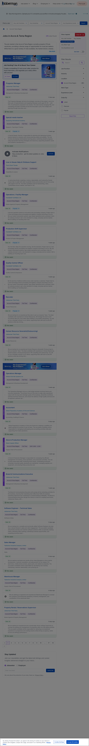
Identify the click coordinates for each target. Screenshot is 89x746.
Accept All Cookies (72, 742)
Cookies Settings (59, 742)
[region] (44, 742)
